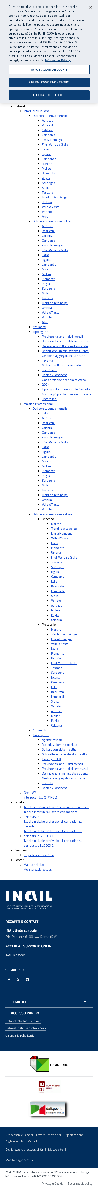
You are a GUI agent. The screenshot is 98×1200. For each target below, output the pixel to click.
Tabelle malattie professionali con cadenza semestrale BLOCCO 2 (53, 843)
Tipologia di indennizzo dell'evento (66, 389)
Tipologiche (41, 331)
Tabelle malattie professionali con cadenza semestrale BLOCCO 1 (53, 833)
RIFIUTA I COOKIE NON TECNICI (49, 82)
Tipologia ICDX (51, 758)
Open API (30, 792)
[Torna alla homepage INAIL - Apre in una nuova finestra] (29, 899)
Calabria (47, 130)
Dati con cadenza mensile (50, 115)
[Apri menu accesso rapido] (49, 1013)
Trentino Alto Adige (55, 197)
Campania (48, 134)
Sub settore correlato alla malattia (64, 754)
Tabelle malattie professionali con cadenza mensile (53, 824)
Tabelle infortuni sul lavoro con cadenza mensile (56, 806)
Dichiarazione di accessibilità (24, 1149)
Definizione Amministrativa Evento (65, 350)
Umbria (47, 202)
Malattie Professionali (38, 403)
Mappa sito (55, 1149)
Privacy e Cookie (52, 1183)
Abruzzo (47, 120)
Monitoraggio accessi (38, 869)
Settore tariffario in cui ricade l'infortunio (61, 367)
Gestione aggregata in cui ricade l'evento (63, 358)
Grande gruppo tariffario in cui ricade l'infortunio (66, 396)
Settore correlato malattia (59, 749)
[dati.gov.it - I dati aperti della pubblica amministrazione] (49, 1109)
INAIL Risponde (15, 954)
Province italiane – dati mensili (62, 336)
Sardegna (48, 182)
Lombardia (49, 158)
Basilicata (48, 125)
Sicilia (45, 187)
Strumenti (39, 326)
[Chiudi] (91, 7)
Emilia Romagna (52, 139)
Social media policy (80, 1183)
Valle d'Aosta (50, 206)
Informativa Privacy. (58, 60)
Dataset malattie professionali (25, 1028)
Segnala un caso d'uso (39, 855)
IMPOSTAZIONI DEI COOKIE (49, 69)
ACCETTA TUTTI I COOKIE (49, 95)
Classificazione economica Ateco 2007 (64, 382)
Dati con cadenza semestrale (52, 221)
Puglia (46, 178)
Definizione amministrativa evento (65, 773)
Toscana (47, 192)
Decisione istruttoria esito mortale (65, 346)
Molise (46, 168)
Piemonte (48, 173)
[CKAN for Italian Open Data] (49, 1063)
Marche (47, 163)
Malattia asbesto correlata (59, 744)
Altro (45, 216)
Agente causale (52, 739)
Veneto (47, 211)
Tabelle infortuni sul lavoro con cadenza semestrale (50, 814)
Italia (45, 413)
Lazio (45, 149)
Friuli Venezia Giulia (55, 144)
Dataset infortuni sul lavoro (23, 1020)
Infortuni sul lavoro (36, 110)
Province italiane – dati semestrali (65, 341)
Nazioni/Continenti (54, 374)
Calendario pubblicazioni (21, 1035)
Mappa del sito (34, 864)
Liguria (46, 154)
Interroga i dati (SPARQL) (40, 797)
